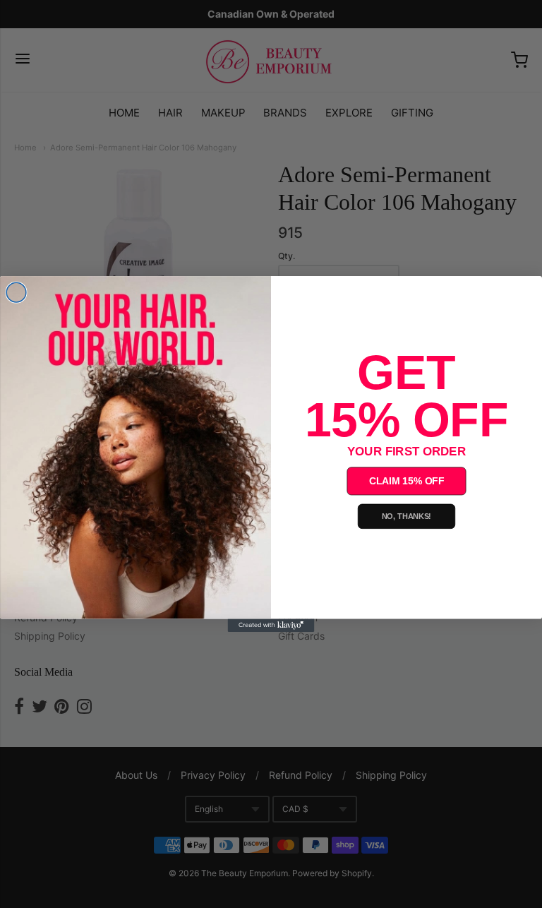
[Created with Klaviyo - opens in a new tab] (271, 625)
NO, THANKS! (407, 516)
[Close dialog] (16, 292)
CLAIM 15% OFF (407, 481)
